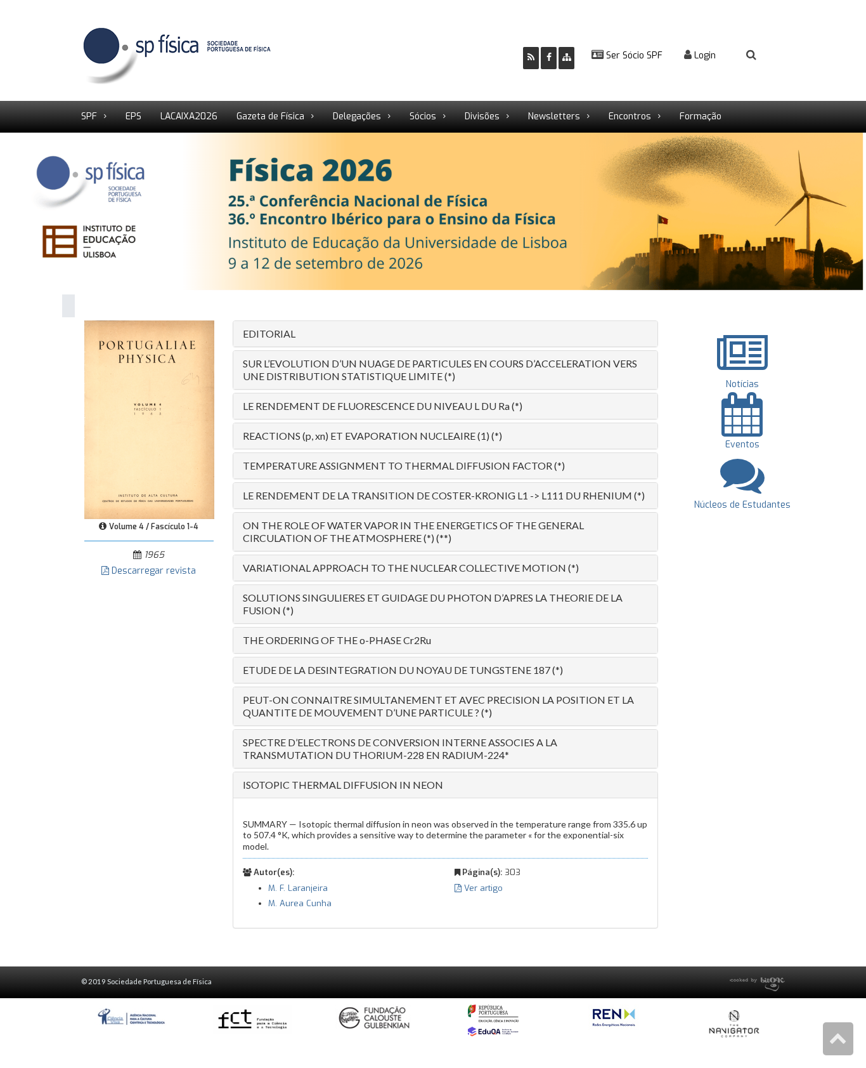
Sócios (423, 116)
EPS (133, 116)
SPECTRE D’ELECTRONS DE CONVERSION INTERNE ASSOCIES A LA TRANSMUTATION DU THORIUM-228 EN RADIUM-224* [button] (400, 748)
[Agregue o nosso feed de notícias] (531, 58)
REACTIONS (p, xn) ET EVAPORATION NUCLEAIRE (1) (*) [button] (372, 436)
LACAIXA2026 (188, 116)
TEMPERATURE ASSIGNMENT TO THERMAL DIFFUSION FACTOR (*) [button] (404, 465)
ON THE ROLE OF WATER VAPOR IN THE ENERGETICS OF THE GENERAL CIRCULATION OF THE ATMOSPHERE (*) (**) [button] (413, 531)
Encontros (630, 116)
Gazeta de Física (270, 116)
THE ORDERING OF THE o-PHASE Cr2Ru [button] (337, 640)
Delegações (357, 116)
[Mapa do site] (566, 58)
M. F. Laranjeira (298, 888)
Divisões (482, 116)
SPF (89, 116)
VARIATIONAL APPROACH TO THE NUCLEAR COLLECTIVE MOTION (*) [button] (411, 568)
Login (704, 55)
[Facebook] (549, 58)
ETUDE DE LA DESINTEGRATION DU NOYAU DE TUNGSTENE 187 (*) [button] (403, 670)
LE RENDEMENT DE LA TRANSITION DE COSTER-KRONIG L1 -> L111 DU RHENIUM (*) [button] (444, 495)
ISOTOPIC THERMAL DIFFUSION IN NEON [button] (343, 785)
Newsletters (554, 116)
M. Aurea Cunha (300, 903)
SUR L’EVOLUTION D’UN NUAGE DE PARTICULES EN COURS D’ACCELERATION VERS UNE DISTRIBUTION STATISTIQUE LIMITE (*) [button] (440, 369)
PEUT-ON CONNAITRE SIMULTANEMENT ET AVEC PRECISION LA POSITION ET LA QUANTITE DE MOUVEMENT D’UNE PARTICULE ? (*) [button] (438, 706)
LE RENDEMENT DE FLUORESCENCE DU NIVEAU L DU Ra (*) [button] (382, 406)
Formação (700, 116)
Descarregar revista (152, 571)
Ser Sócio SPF (633, 55)
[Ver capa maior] (149, 419)
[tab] (445, 333)
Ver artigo (482, 888)
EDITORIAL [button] (269, 333)
